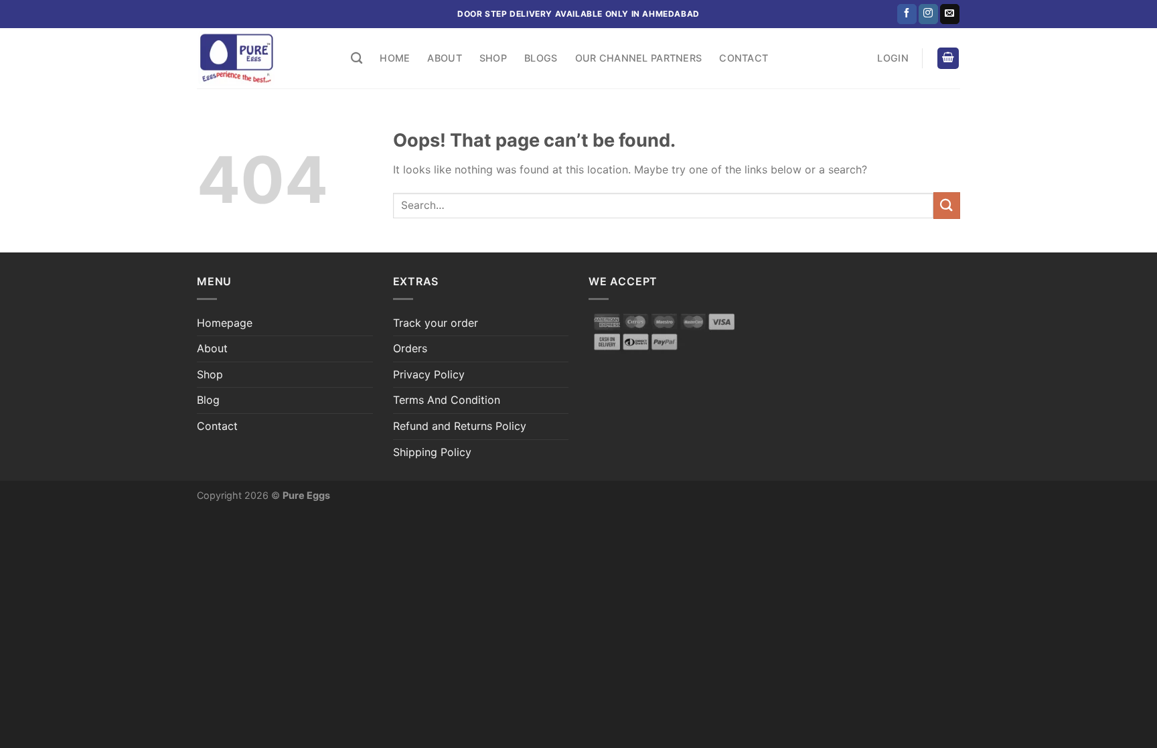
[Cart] (948, 59)
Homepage (224, 322)
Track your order (435, 322)
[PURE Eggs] (264, 58)
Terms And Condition (446, 399)
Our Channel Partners (638, 58)
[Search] (356, 58)
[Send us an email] (949, 14)
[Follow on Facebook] (907, 14)
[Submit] (946, 205)
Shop (493, 58)
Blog (208, 399)
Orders (410, 348)
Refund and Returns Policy (459, 426)
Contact (743, 58)
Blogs (540, 58)
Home (395, 58)
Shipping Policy (432, 452)
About (444, 58)
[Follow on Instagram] (928, 14)
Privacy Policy (429, 374)
